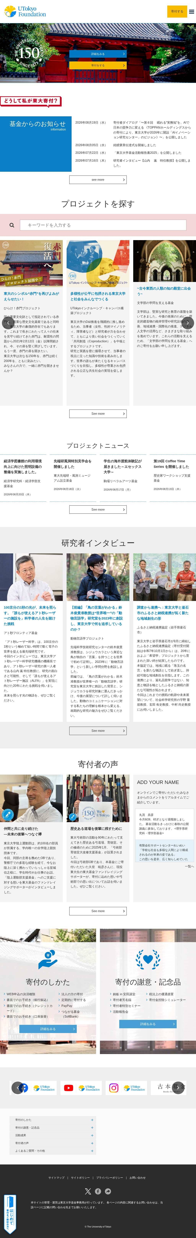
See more (98, 413)
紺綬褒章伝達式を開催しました (134, 145)
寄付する (177, 11)
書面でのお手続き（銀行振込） (28, 1000)
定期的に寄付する (73, 1000)
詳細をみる (98, 53)
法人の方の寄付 (72, 994)
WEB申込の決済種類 (21, 994)
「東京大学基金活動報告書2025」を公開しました (147, 152)
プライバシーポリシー (109, 1177)
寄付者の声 (22, 1143)
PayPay (66, 1005)
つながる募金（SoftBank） (70, 1014)
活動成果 (20, 1135)
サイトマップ (56, 1177)
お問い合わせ (138, 1177)
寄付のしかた (23, 1119)
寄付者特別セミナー (126, 1005)
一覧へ (189, 866)
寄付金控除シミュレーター (167, 1000)
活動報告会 (120, 1011)
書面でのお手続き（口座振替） (28, 1016)
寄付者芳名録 (122, 1000)
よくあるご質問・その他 (30, 1150)
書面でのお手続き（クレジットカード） (30, 1008)
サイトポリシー (80, 1177)
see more (98, 179)
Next (187, 323)
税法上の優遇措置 (161, 994)
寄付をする (98, 65)
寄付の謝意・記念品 (27, 1127)
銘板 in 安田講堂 (124, 994)
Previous (8, 323)
